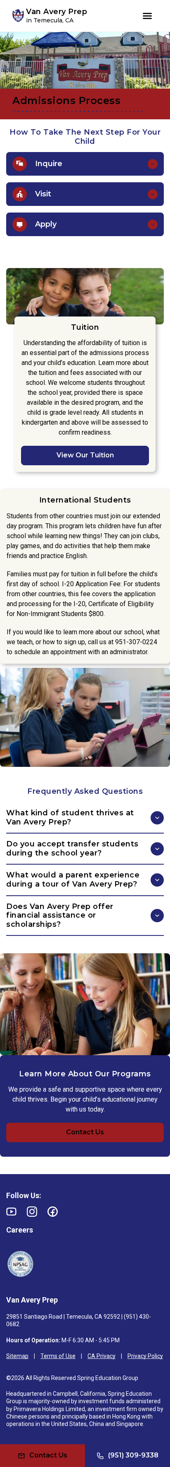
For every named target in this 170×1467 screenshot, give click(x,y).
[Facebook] (52, 1211)
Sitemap (17, 1356)
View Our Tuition (85, 455)
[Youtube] (11, 1211)
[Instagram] (32, 1211)
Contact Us (85, 1132)
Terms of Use (58, 1356)
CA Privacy (101, 1356)
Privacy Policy (145, 1356)
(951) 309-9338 (133, 1455)
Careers (19, 1229)
